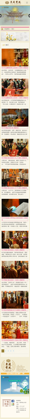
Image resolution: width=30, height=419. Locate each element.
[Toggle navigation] (27, 2)
